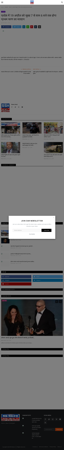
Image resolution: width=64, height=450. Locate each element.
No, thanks (32, 234)
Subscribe (46, 230)
